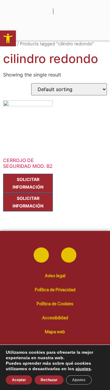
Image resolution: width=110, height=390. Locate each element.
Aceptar (19, 380)
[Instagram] (41, 255)
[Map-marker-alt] (68, 255)
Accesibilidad (55, 317)
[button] (8, 38)
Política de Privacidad (55, 289)
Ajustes (79, 380)
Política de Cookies (55, 303)
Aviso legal (55, 275)
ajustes (83, 368)
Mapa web (55, 331)
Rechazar (49, 380)
